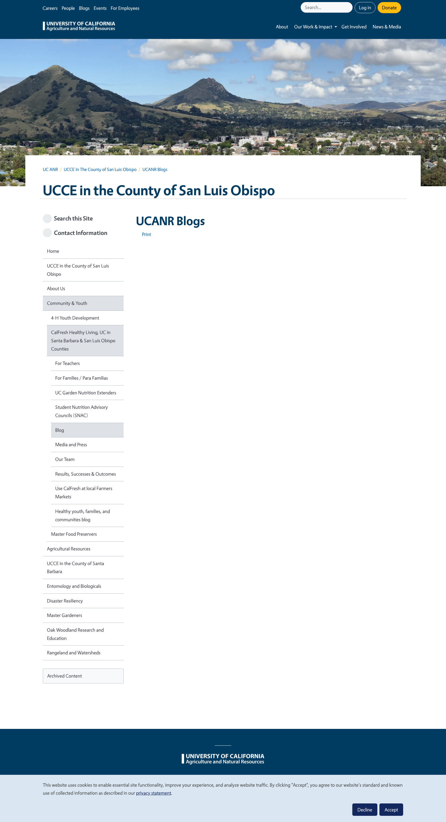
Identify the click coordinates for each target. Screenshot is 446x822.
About (282, 26)
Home (53, 251)
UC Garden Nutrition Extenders (85, 392)
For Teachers (67, 363)
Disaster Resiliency (65, 601)
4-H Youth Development (75, 318)
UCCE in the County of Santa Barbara (75, 567)
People (68, 8)
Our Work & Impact (313, 26)
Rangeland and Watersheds (73, 652)
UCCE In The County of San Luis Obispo (100, 169)
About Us (56, 288)
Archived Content (64, 676)
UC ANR (50, 169)
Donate (389, 7)
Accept (391, 810)
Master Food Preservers (74, 534)
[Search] (349, 7)
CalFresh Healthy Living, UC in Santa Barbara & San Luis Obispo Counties (83, 340)
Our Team (65, 459)
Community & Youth (67, 303)
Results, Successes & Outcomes (85, 474)
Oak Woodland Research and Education (75, 634)
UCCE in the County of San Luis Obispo (78, 270)
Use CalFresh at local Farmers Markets (83, 492)
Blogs (84, 8)
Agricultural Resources (68, 549)
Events (100, 8)
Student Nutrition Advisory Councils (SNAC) (81, 411)
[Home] (79, 27)
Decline (364, 810)
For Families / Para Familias (81, 378)
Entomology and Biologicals (74, 586)
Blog (59, 430)
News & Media (387, 26)
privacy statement (153, 793)
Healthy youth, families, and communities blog (82, 515)
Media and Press (71, 444)
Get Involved (354, 26)
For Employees (125, 8)
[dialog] (223, 798)
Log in (365, 7)
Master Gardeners (64, 615)
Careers (50, 8)
